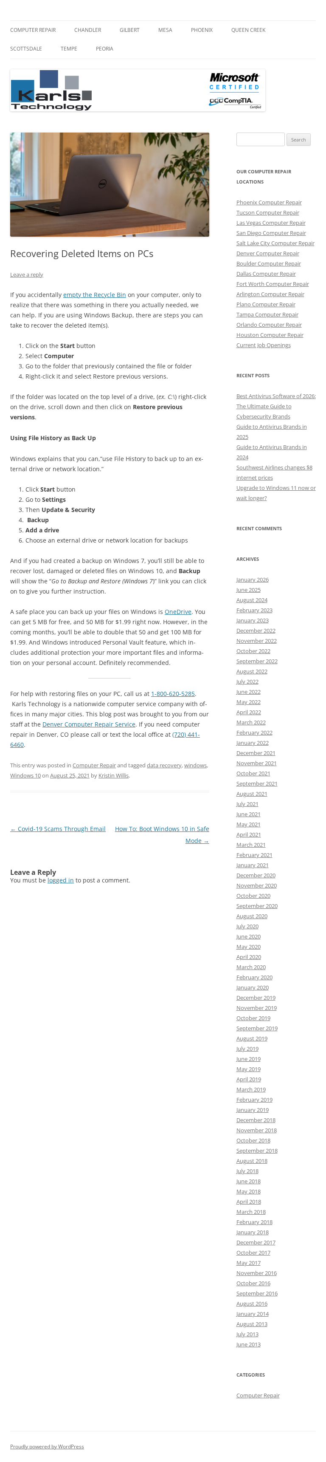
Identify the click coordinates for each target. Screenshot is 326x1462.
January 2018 (252, 1232)
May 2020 (248, 946)
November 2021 (256, 763)
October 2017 (253, 1252)
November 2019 (256, 1008)
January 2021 (252, 865)
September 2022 (257, 661)
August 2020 (251, 916)
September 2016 (257, 1293)
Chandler (87, 30)
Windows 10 (25, 775)
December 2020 (255, 875)
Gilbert (130, 30)
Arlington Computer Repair (270, 294)
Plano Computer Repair (265, 304)
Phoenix (202, 30)
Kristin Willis (113, 775)
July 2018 (247, 1171)
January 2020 (252, 987)
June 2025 (248, 590)
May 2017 (248, 1263)
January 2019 (252, 1110)
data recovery (164, 765)
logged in (61, 880)
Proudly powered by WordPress (47, 1446)
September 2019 (257, 1028)
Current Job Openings (263, 345)
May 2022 (248, 702)
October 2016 (253, 1283)
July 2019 (247, 1048)
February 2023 (254, 610)
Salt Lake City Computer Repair (275, 243)
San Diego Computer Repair (271, 233)
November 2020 (256, 885)
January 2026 (252, 579)
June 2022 (248, 692)
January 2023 (252, 620)
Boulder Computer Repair (268, 263)
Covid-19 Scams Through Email (58, 829)
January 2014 (252, 1314)
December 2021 (255, 753)
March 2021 (251, 844)
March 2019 (251, 1089)
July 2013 (247, 1334)
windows (195, 765)
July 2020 (247, 926)
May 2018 (248, 1191)
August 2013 (251, 1324)
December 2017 (255, 1242)
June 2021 (248, 814)
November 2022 (256, 641)
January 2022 (252, 743)
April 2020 (248, 957)
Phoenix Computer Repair (269, 202)
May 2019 (248, 1069)
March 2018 (251, 1212)
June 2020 (248, 936)
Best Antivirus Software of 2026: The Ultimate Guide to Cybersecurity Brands (276, 406)
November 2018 (256, 1130)
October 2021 (253, 773)
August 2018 (251, 1161)
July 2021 (247, 804)
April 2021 (248, 834)
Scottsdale (26, 48)
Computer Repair (33, 30)
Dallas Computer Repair (266, 273)
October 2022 (253, 651)
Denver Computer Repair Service (88, 724)
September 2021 (257, 783)
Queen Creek (248, 30)
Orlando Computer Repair (269, 324)
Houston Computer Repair (270, 335)
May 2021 (248, 824)
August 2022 (251, 671)
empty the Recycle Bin (94, 295)
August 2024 (251, 600)
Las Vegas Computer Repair (271, 222)
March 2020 (251, 967)
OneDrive (178, 612)
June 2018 (248, 1181)
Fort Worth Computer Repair (272, 284)
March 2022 (251, 722)
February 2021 (254, 855)
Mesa (165, 30)
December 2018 (255, 1120)
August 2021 (251, 793)
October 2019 (253, 1018)
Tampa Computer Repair (267, 314)
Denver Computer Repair (267, 253)
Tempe (69, 48)
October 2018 (253, 1140)
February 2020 (254, 977)
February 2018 (254, 1222)
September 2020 (257, 906)
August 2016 (251, 1303)
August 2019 (251, 1038)
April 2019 (248, 1079)
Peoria (104, 48)
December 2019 (255, 997)
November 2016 (256, 1273)
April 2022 (248, 712)
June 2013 (248, 1344)
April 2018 (248, 1201)
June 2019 (248, 1059)
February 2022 (254, 732)
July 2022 (247, 681)
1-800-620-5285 (173, 694)
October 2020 (253, 895)
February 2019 (254, 1099)
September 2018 (257, 1150)
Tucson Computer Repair (267, 212)
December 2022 (255, 630)
